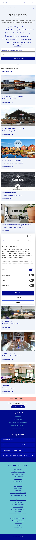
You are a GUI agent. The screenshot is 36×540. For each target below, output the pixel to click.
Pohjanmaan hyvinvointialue (18, 495)
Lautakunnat (18, 479)
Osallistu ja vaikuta (18, 481)
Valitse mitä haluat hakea (9, 8)
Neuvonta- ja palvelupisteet (18, 500)
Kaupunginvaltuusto (18, 474)
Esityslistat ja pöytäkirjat (18, 472)
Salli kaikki (18, 292)
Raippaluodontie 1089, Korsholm (13, 356)
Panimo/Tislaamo (9, 39)
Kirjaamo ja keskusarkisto (18, 509)
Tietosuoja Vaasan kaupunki (18, 518)
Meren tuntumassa (22, 36)
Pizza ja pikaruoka (25, 39)
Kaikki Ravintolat (9, 29)
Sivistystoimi (17, 490)
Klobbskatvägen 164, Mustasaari (13, 131)
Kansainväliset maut (25, 29)
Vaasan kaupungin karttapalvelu (18, 422)
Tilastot (18, 525)
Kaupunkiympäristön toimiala (18, 493)
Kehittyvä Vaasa (18, 528)
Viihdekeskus (24, 42)
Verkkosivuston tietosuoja (18, 425)
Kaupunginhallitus (18, 476)
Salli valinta (18, 297)
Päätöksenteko (18, 469)
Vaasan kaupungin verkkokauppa (18, 514)
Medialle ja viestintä (18, 521)
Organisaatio (18, 486)
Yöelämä (17, 45)
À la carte (13, 26)
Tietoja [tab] (30, 241)
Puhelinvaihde (18, 502)
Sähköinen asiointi (18, 507)
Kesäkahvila (24, 33)
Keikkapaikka (11, 33)
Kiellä (18, 302)
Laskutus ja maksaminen (18, 504)
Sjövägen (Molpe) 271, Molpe (12, 324)
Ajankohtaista (18, 523)
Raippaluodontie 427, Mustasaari (13, 227)
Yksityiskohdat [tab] (18, 241)
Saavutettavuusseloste (18, 429)
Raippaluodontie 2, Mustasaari (12, 99)
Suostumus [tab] (6, 241)
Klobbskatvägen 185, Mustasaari (13, 195)
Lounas (9, 36)
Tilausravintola (11, 42)
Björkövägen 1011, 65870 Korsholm (14, 163)
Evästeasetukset (18, 419)
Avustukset (18, 511)
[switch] (31, 275)
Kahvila (23, 26)
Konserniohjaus (18, 488)
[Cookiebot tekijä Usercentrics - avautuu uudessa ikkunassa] (26, 236)
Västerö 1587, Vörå (9, 388)
